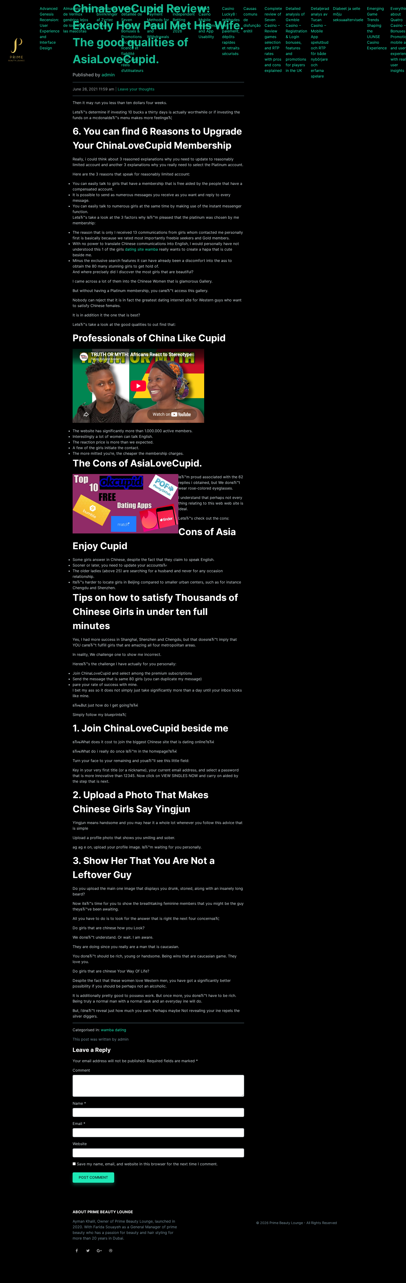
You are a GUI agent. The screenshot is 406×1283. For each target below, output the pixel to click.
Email (77, 1123)
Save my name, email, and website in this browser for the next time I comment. (147, 1164)
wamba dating (113, 1029)
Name (78, 1103)
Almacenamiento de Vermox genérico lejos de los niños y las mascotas (78, 19)
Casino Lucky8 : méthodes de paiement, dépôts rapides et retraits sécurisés (231, 31)
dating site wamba (141, 249)
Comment (81, 1070)
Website (80, 1143)
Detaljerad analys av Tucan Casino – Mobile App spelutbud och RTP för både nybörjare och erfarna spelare (320, 42)
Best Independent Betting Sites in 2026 (184, 19)
